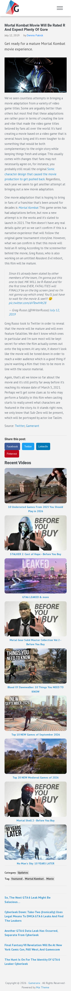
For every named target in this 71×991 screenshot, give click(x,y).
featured (16, 878)
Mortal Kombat (34, 878)
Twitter (20, 426)
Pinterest (12, 453)
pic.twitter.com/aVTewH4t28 (27, 303)
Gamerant (32, 426)
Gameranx (34, 983)
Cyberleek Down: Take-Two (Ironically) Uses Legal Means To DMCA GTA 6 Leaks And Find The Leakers (34, 916)
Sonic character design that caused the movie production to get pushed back (30, 174)
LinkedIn (43, 446)
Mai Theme (42, 987)
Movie (50, 878)
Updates (23, 872)
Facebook (12, 446)
